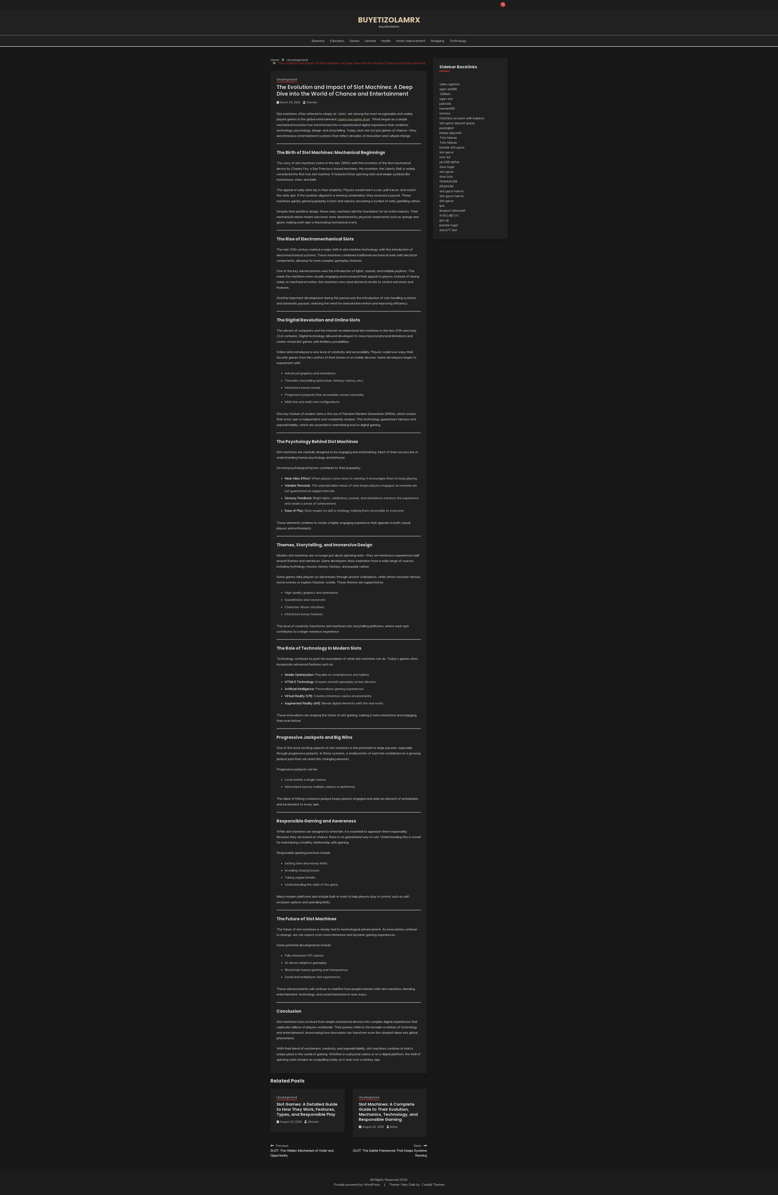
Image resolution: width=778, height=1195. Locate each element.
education (337, 41)
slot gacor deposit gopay (457, 123)
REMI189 (446, 186)
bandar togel (448, 225)
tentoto (444, 113)
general (370, 41)
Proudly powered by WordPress (357, 1184)
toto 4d (444, 157)
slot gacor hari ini (451, 191)
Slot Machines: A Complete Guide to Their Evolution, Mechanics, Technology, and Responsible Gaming (388, 1111)
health (386, 41)
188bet (444, 94)
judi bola (445, 103)
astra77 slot (448, 230)
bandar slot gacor (452, 147)
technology (457, 41)
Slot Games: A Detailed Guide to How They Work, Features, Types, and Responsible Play (307, 1109)
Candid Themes (433, 1184)
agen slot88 (448, 89)
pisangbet (446, 128)
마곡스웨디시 (449, 215)
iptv (442, 206)
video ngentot (449, 84)
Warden (311, 102)
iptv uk (444, 220)
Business (318, 41)
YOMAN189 (448, 181)
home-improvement (410, 41)
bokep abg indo (450, 133)
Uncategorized (287, 79)
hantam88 (447, 108)
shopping (437, 41)
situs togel (446, 167)
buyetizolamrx (389, 20)
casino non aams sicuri (354, 119)
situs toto (446, 176)
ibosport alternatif (452, 210)
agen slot (446, 99)
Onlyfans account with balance (461, 118)
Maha (394, 1127)
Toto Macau (448, 138)
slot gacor (446, 152)
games (354, 41)
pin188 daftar (449, 162)
